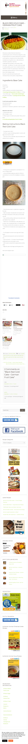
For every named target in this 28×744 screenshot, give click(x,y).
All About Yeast (7, 701)
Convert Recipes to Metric (5, 706)
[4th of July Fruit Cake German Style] (7, 323)
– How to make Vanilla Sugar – (18, 93)
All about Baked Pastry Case (7, 689)
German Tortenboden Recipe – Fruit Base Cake (17, 329)
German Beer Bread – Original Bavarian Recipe (13, 504)
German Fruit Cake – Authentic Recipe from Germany (7, 344)
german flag (17, 355)
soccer (18, 357)
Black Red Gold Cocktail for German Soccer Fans (15, 363)
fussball (22, 353)
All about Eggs (6, 693)
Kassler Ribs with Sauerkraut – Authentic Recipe (13, 514)
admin (15, 27)
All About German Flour (6, 697)
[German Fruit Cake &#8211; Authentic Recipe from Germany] (7, 339)
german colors (10, 355)
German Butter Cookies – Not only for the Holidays (14, 509)
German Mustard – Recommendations (7, 712)
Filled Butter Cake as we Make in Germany (12, 507)
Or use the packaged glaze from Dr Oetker (13, 119)
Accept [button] (10, 740)
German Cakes (12, 353)
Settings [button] (4, 740)
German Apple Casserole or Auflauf (10, 512)
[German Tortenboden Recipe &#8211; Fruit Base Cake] (18, 323)
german (5, 355)
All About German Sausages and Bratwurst (6, 720)
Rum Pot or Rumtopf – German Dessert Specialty (13, 362)
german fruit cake (12, 357)
